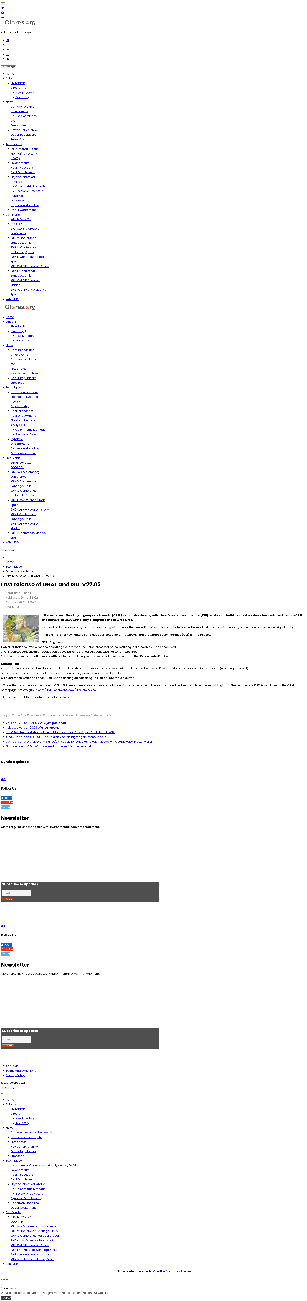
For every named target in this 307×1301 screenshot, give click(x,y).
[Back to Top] (3, 3)
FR (7, 59)
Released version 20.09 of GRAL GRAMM (33, 728)
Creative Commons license (172, 1271)
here (66, 697)
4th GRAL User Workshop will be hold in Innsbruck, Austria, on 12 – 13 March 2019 (60, 732)
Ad (3, 779)
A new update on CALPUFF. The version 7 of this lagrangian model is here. (56, 737)
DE (7, 49)
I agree (6, 1298)
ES (7, 40)
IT (7, 45)
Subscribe (9, 899)
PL (7, 54)
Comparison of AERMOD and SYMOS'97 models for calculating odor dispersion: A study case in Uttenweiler (79, 742)
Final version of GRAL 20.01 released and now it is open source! (48, 746)
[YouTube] (2, 13)
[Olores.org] (20, 25)
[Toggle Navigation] (2, 1093)
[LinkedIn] (2, 17)
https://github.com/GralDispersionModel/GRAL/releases (57, 690)
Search (6, 1288)
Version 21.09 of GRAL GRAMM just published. (36, 723)
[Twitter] (2, 8)
